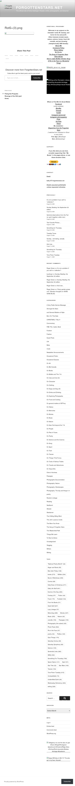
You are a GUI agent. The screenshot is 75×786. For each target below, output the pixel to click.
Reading (49, 501)
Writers (49, 549)
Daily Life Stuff (54, 588)
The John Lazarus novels (54, 520)
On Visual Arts (51, 469)
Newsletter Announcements (55, 352)
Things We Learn (52, 534)
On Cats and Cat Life (53, 378)
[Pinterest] (21, 54)
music (48, 349)
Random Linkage (52, 498)
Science (52, 648)
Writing (49, 552)
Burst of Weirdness (55, 578)
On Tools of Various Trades (55, 461)
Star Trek (52, 665)
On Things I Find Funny (54, 458)
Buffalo (62, 574)
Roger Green (51, 268)
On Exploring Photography (55, 396)
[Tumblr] (31, 54)
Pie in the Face (54, 630)
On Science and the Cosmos (55, 440)
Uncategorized (51, 541)
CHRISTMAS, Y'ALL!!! (53, 320)
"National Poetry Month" (56, 564)
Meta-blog (53, 613)
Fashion (49, 334)
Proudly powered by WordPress (14, 781)
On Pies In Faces (52, 432)
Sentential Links (54, 651)
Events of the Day (55, 592)
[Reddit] (36, 54)
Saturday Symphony (55, 644)
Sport (65, 662)
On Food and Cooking (53, 400)
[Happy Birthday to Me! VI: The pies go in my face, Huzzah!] (58, 760)
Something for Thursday (54, 228)
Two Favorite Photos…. (54, 223)
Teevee (52, 669)
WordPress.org (51, 733)
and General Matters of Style (55, 312)
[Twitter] (11, 54)
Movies (64, 613)
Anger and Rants (54, 567)
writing (51, 686)
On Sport (49, 447)
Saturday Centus (54, 641)
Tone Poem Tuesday (53, 255)
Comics (51, 581)
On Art (49, 363)
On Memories (51, 410)
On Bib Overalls (51, 367)
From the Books (54, 602)
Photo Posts (53, 627)
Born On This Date (52, 316)
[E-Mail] (7, 58)
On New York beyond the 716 (56, 425)
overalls (52, 620)
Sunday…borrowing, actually (55, 239)
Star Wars (64, 665)
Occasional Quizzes (53, 360)
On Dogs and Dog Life (53, 389)
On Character (51, 381)
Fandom (49, 331)
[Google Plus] (16, 54)
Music (51, 616)
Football (61, 599)
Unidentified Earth (55, 679)
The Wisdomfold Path (53, 531)
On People (50, 429)
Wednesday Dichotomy (57, 683)
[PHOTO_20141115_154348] (56, 67)
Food (51, 599)
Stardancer (50, 512)
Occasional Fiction (52, 356)
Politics (61, 634)
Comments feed (52, 730)
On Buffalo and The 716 (54, 374)
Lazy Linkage (53, 609)
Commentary (51, 323)
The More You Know (53, 523)
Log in (48, 723)
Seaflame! (50, 505)
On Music (50, 418)
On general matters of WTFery (56, 403)
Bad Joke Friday (55, 571)
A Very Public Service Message (56, 305)
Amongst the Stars (52, 309)
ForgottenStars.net (39, 7)
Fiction (61, 595)
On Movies (50, 414)
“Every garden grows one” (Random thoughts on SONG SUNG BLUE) (58, 291)
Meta (48, 345)
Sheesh (49, 509)
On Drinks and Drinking (54, 392)
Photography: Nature (53, 483)
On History (50, 407)
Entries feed (50, 726)
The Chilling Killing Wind (54, 516)
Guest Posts (50, 338)
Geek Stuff (53, 606)
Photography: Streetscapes (55, 487)
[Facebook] (6, 54)
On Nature (50, 421)
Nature (61, 616)
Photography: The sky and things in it (58, 491)
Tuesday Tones (51, 233)
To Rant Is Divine (52, 538)
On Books (50, 370)
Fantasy (52, 595)
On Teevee (50, 454)
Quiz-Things (53, 637)
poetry (49, 494)
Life (48, 341)
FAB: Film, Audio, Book (54, 327)
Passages (50, 476)
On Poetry (50, 436)
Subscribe (36, 78)
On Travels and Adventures (55, 465)
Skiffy (51, 655)
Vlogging (49, 545)
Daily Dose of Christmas (57, 585)
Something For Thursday (57, 658)
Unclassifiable (53, 676)
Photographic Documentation (56, 480)
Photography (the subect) (57, 623)
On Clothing (50, 385)
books (51, 574)
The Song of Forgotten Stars (58, 54)
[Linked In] (26, 54)
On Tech (49, 451)
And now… (50, 244)
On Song (49, 443)
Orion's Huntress (52, 472)
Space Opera (54, 662)
